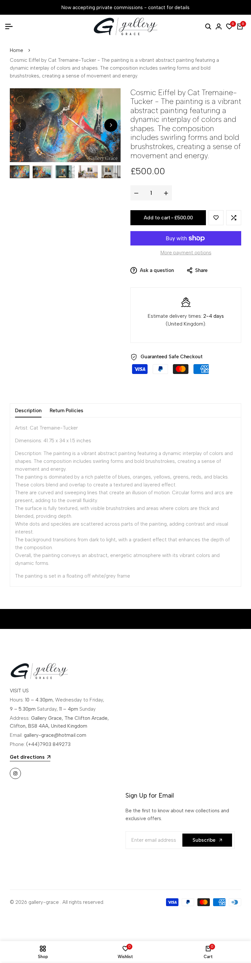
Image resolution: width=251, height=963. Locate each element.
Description (28, 411)
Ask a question (156, 270)
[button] (216, 217)
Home (16, 50)
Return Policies (66, 411)
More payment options (185, 253)
